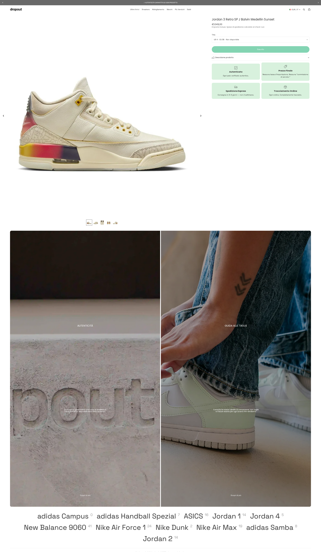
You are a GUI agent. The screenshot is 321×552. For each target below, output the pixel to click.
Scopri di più (85, 495)
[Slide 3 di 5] (102, 222)
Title (213, 35)
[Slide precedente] (3, 116)
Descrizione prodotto (224, 57)
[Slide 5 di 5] (115, 222)
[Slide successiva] (201, 116)
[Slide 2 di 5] (95, 222)
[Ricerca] (304, 9)
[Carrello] (309, 9)
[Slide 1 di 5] (89, 222)
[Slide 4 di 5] (108, 222)
